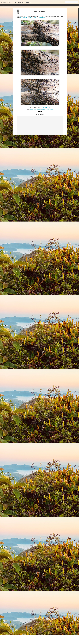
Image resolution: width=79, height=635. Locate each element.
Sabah (42, 109)
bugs (35, 109)
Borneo (31, 109)
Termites (51, 109)
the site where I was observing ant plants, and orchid (32, 17)
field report (38, 109)
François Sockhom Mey (46, 107)
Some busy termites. (40, 11)
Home (8, 5)
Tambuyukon (46, 109)
